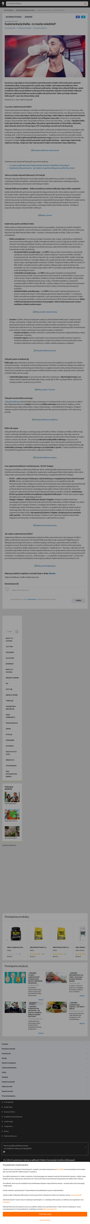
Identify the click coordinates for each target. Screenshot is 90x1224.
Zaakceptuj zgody (45, 1214)
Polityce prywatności (49, 1209)
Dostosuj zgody (76, 1195)
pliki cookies (60, 1169)
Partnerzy (6, 1202)
